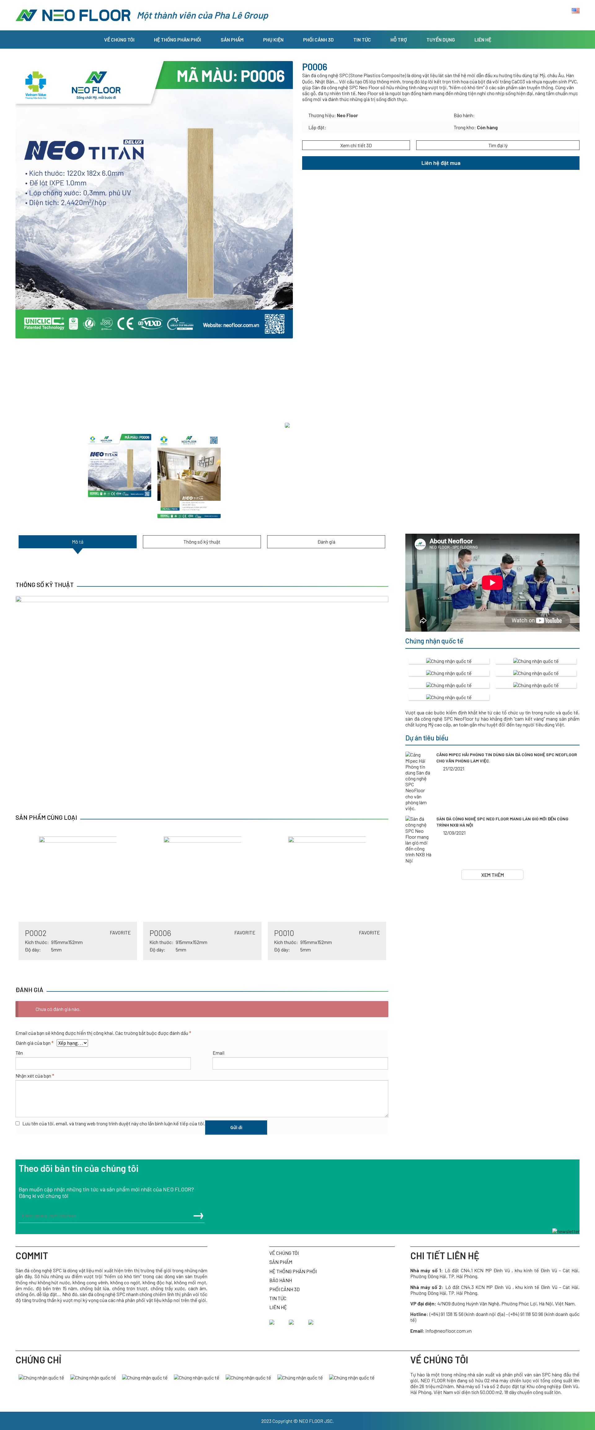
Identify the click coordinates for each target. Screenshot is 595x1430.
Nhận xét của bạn (34, 1076)
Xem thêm (492, 875)
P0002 (35, 933)
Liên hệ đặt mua (441, 162)
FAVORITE (120, 932)
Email (218, 1053)
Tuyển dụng (440, 39)
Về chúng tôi (119, 39)
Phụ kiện (273, 39)
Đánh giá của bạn (34, 1043)
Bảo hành (280, 1280)
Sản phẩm (232, 39)
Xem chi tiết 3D (356, 145)
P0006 (160, 933)
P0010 (284, 933)
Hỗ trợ (398, 39)
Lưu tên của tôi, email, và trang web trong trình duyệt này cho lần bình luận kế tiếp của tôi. (113, 1123)
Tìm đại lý (498, 145)
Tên (19, 1053)
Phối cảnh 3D (318, 39)
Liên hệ (482, 39)
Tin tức (362, 39)
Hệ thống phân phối (177, 39)
